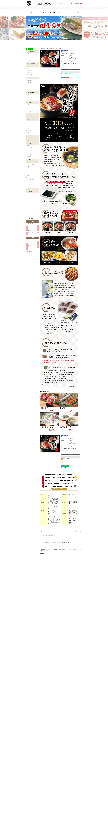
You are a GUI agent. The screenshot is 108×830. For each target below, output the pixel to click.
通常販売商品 (52, 48)
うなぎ (56, 48)
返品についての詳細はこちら (66, 73)
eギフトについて (64, 65)
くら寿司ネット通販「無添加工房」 (44, 48)
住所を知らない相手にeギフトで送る (69, 63)
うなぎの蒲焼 (59, 48)
